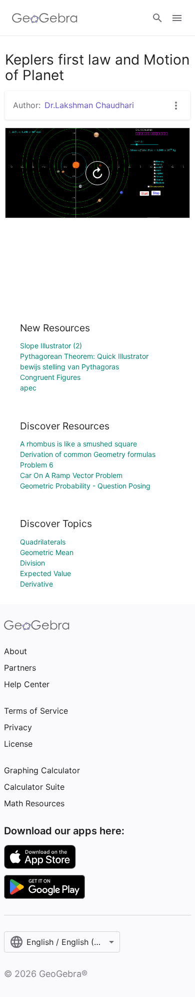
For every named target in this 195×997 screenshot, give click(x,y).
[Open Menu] (177, 18)
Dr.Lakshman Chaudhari (89, 105)
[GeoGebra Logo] (45, 18)
